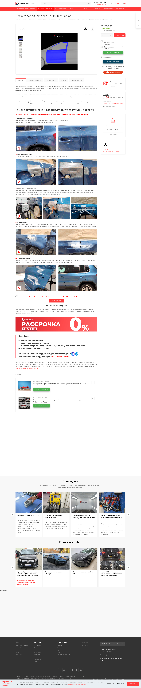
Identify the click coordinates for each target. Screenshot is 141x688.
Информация (62, 642)
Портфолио (37, 659)
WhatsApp (72, 670)
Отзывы (63, 80)
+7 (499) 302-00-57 (100, 3)
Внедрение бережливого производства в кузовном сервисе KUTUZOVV (61, 384)
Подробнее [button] (110, 683)
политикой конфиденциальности (77, 684)
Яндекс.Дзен (76, 670)
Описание (21, 80)
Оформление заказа (88, 647)
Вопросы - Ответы (76, 80)
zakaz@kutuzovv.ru (108, 655)
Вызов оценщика (51, 80)
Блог (35, 661)
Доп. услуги (19, 654)
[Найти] (89, 3)
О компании (37, 645)
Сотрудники (37, 654)
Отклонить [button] (120, 683)
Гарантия (59, 650)
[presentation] (20, 33)
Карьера (36, 657)
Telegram (68, 670)
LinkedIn (81, 670)
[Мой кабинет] (111, 4)
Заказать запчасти (56, 300)
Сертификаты (38, 652)
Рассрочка (19, 650)
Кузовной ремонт (20, 647)
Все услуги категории (109, 149)
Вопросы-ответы (87, 650)
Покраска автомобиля (22, 645)
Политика (60, 652)
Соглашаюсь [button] (133, 683)
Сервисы (59, 645)
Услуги (18, 642)
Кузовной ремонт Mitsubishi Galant (27, 368)
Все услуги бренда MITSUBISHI (111, 151)
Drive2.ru (64, 670)
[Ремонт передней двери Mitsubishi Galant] (59, 51)
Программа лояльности (63, 654)
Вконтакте (60, 670)
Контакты (85, 645)
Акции (17, 652)
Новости (36, 650)
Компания (38, 642)
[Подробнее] (92, 382)
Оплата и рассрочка (35, 80)
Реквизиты (60, 647)
